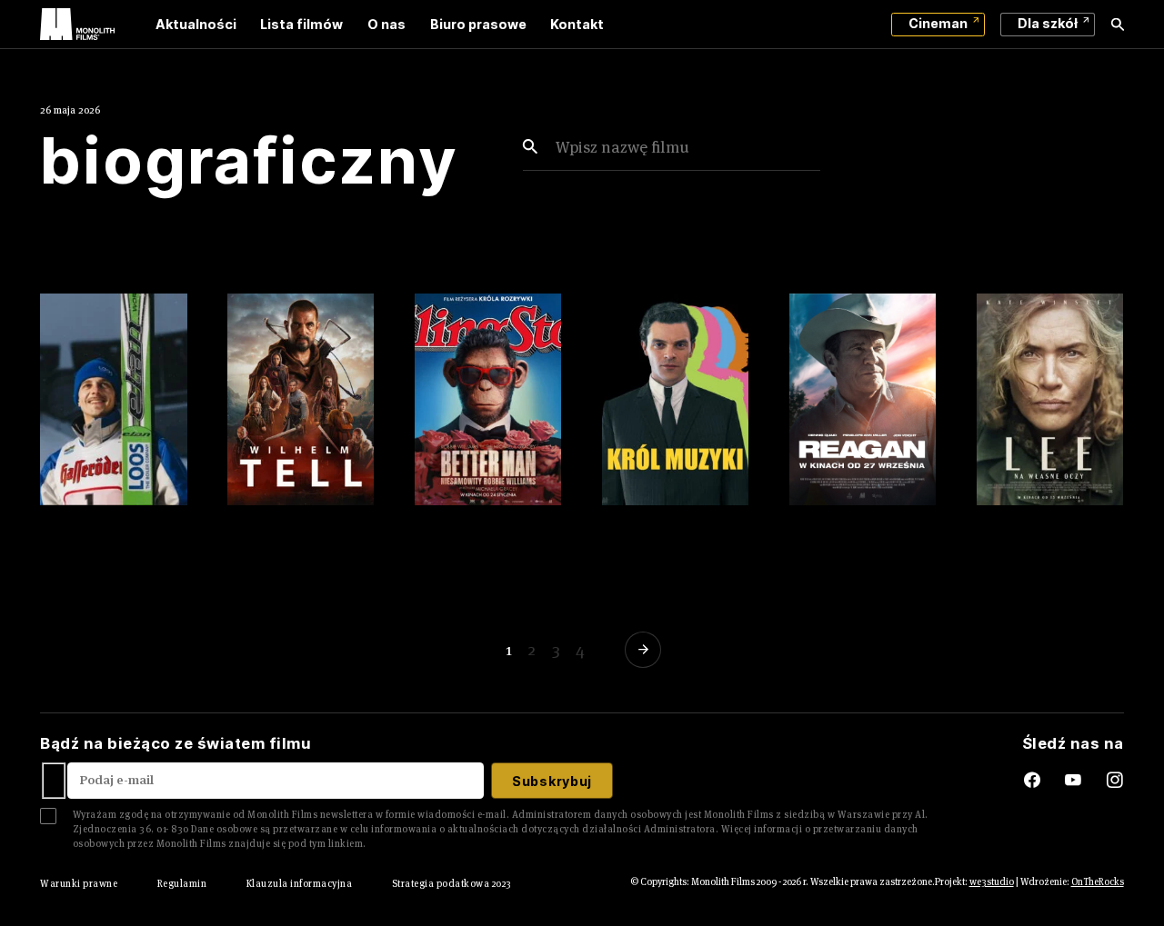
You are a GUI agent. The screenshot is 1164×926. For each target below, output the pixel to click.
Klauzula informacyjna (299, 883)
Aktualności (196, 24)
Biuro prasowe (478, 24)
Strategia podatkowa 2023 (452, 883)
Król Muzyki (653, 510)
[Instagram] (1115, 780)
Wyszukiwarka (1117, 24)
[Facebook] (1017, 780)
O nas (386, 24)
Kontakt (577, 24)
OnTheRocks (1097, 881)
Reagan (822, 510)
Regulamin (181, 883)
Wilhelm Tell (281, 510)
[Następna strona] (646, 650)
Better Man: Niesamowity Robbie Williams (485, 530)
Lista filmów (301, 24)
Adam (66, 510)
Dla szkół (1048, 23)
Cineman (938, 23)
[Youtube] (1085, 780)
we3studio (991, 881)
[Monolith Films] (77, 24)
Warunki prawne (78, 883)
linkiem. (347, 843)
